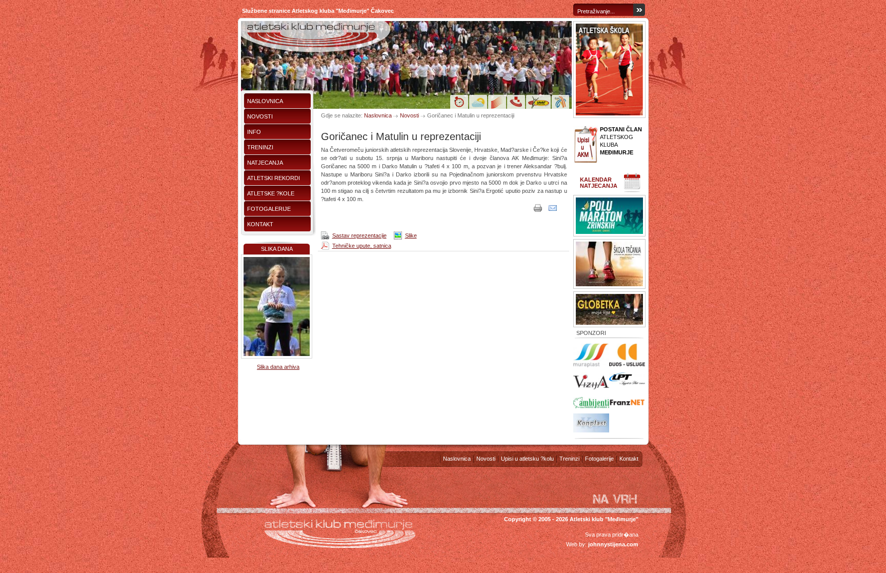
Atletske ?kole (270, 193)
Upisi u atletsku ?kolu (527, 459)
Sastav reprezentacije (359, 235)
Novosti (260, 116)
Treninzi (260, 147)
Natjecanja (265, 163)
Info (254, 132)
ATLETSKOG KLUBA (621, 140)
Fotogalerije (269, 209)
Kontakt (260, 224)
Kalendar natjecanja (598, 182)
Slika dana (277, 249)
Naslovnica (265, 101)
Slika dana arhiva (278, 367)
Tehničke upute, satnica (361, 246)
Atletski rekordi (273, 178)
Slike (411, 235)
